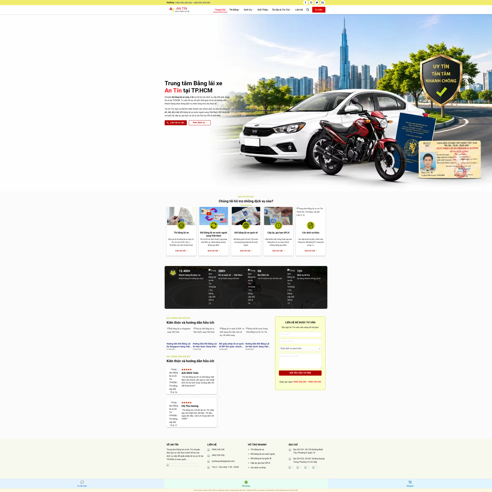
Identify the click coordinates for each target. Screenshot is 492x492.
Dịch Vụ (248, 9)
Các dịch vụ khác (258, 467)
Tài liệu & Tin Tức (281, 9)
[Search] (307, 9)
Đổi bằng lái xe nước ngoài (263, 454)
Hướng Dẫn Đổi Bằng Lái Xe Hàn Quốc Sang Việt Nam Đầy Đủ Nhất (205, 345)
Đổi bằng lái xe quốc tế (261, 458)
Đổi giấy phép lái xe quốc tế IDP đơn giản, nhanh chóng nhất (231, 345)
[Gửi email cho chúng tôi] (322, 2)
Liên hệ (299, 9)
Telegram (410, 483)
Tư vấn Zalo (82, 483)
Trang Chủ (220, 9)
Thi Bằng (233, 9)
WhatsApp (246, 483)
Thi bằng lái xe (257, 449)
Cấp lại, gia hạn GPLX (260, 463)
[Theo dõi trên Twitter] (317, 2)
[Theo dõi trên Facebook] (305, 2)
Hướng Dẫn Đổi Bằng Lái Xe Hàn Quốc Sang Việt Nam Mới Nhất (257, 345)
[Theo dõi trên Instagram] (311, 2)
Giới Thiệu (263, 9)
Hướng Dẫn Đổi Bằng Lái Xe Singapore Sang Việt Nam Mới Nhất (179, 345)
